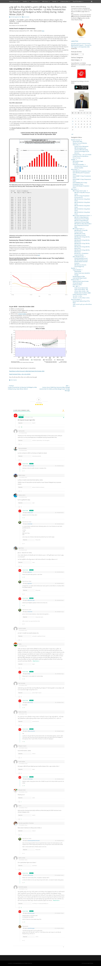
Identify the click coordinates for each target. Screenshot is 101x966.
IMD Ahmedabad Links (80, 148)
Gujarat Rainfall (77, 270)
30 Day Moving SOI (77, 283)
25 (75, 127)
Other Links (76, 145)
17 (72, 124)
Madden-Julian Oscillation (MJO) (82, 293)
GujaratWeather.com (19, 963)
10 (72, 121)
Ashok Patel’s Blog (77, 141)
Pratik (29, 673)
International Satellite (78, 164)
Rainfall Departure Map (79, 276)
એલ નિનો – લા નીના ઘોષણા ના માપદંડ (81, 298)
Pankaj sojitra (30, 512)
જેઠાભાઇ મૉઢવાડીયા (31, 731)
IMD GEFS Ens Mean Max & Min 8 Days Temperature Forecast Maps (82, 225)
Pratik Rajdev (30, 779)
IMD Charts (45, 1)
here (43, 31)
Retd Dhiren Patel (31, 600)
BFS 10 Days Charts (78, 228)
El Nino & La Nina (77, 284)
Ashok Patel (19, 17)
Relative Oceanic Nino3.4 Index (81, 281)
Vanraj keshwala (31, 465)
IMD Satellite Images (78, 161)
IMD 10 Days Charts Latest (79, 191)
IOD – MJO (75, 286)
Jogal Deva (30, 572)
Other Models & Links (78, 256)
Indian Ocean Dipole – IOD (81, 289)
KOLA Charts (34, 1)
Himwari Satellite (78, 168)
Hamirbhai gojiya (31, 913)
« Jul (72, 134)
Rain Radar (75, 163)
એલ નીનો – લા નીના (77, 296)
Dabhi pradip (30, 875)
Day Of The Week (77, 1)
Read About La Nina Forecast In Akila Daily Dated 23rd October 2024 (26, 371)
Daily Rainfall (77, 271)
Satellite (25, 1)
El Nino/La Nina (65, 1)
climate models (22, 314)
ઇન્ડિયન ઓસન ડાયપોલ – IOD (81, 291)
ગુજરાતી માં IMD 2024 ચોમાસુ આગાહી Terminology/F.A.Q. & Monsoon (81, 151)
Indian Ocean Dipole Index (81, 288)
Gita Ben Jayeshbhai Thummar (34, 840)
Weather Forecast (13, 1)
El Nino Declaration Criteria (80, 294)
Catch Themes (90, 963)
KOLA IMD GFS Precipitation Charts (82, 171)
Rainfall (54, 1)
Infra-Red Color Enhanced (81, 166)
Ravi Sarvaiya (30, 702)
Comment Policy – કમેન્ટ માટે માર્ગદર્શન (82, 154)
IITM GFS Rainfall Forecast (81, 258)
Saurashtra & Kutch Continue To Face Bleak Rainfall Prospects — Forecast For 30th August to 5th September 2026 (81, 45)
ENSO (12, 380)
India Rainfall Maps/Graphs (80, 278)
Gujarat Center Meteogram (81, 146)
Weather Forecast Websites (80, 143)
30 (90, 127)
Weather (15, 380)
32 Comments (26, 17)
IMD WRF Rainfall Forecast (81, 260)
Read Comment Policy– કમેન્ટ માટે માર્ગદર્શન (20, 374)
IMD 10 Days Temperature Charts (81, 215)
